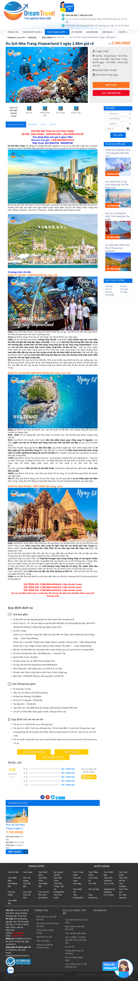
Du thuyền (77, 32)
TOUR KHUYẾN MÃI (115, 144)
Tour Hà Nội (13, 872)
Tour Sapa (27, 872)
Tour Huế (27, 892)
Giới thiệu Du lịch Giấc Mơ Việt (47, 918)
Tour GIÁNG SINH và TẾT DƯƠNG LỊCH (76, 965)
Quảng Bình (59, 892)
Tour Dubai (109, 894)
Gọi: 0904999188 (111, 93)
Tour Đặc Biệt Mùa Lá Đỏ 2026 (76, 921)
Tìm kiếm (118, 135)
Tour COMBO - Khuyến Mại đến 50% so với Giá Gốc (75, 940)
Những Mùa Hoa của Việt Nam (74, 952)
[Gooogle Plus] (47, 797)
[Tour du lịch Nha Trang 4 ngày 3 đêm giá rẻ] (17, 815)
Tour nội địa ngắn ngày (75, 933)
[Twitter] (53, 797)
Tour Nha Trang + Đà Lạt (58, 886)
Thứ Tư (108, 289)
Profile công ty (16, 38)
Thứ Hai (108, 286)
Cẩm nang (107, 32)
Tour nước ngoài (32, 32)
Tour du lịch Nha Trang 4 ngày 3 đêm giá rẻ (15, 828)
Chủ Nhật (109, 295)
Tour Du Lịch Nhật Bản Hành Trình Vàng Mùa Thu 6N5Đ (117, 216)
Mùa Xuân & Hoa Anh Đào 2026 (74, 928)
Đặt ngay (14, 851)
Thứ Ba (123, 286)
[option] (47, 75)
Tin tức (122, 32)
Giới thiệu (47, 38)
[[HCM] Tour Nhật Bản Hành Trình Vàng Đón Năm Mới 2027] (118, 166)
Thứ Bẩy (123, 292)
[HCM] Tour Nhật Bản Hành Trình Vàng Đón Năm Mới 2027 (117, 153)
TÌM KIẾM (110, 108)
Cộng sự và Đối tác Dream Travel (45, 946)
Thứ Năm (124, 289)
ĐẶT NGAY (111, 85)
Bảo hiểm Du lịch (44, 937)
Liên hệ (32, 38)
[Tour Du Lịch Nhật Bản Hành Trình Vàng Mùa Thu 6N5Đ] (118, 230)
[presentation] (16, 124)
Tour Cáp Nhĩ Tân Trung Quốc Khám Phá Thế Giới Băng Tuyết (116, 184)
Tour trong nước (56, 32)
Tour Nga (77, 883)
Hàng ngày (112, 74)
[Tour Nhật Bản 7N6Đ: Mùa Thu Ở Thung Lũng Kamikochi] (118, 261)
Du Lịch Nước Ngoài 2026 (74, 958)
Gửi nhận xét (89, 777)
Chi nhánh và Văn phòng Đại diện (48, 924)
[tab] (16, 124)
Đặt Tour (71, 752)
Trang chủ (13, 32)
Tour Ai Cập (93, 889)
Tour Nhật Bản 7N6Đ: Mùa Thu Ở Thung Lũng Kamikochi (117, 247)
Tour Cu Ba (109, 883)
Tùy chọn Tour (52, 757)
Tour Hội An (43, 892)
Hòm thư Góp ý (43, 940)
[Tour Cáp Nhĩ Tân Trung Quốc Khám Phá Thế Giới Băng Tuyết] (118, 198)
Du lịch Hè (69, 946)
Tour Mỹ (92, 883)
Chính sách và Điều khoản (45, 931)
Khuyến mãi (92, 32)
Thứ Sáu (109, 292)
